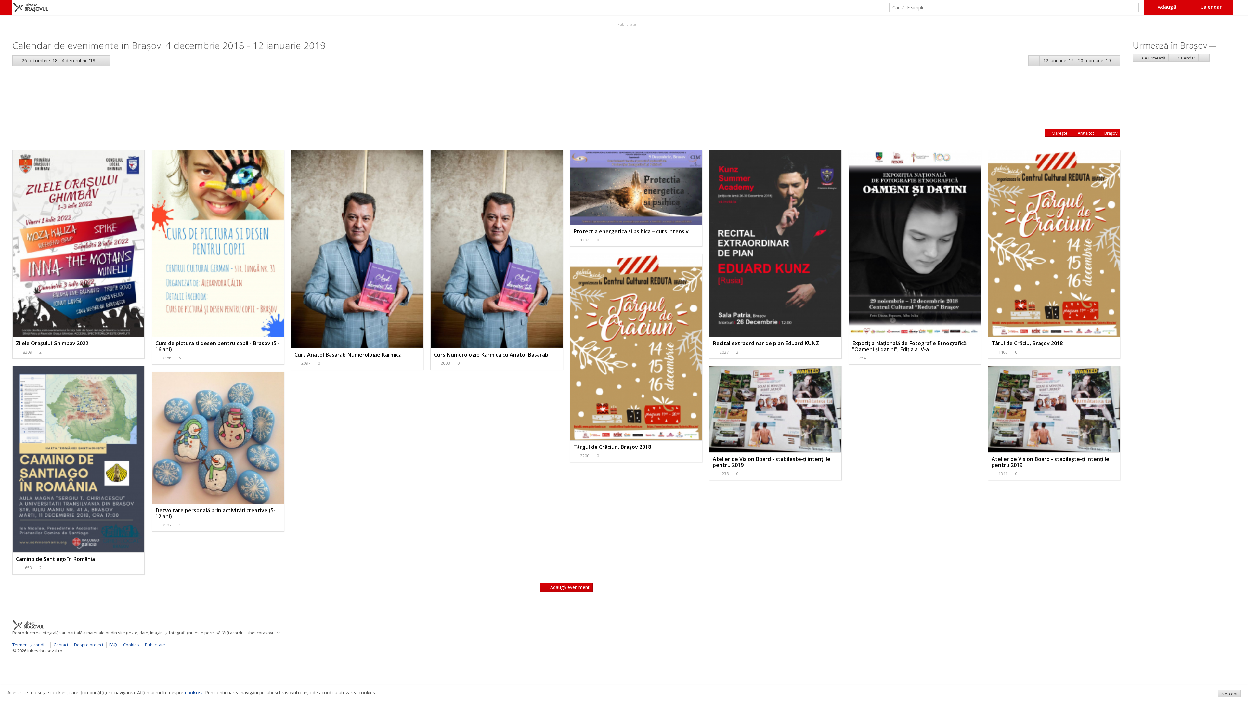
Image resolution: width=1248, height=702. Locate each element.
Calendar (1186, 58)
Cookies (131, 645)
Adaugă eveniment (569, 587)
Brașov (1110, 133)
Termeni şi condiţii (30, 645)
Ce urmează (1153, 58)
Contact (61, 645)
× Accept (1229, 693)
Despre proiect (88, 645)
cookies (194, 692)
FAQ (113, 645)
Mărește (1059, 133)
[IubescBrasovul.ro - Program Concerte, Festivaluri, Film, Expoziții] (6, 7)
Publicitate (626, 24)
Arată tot (1085, 133)
